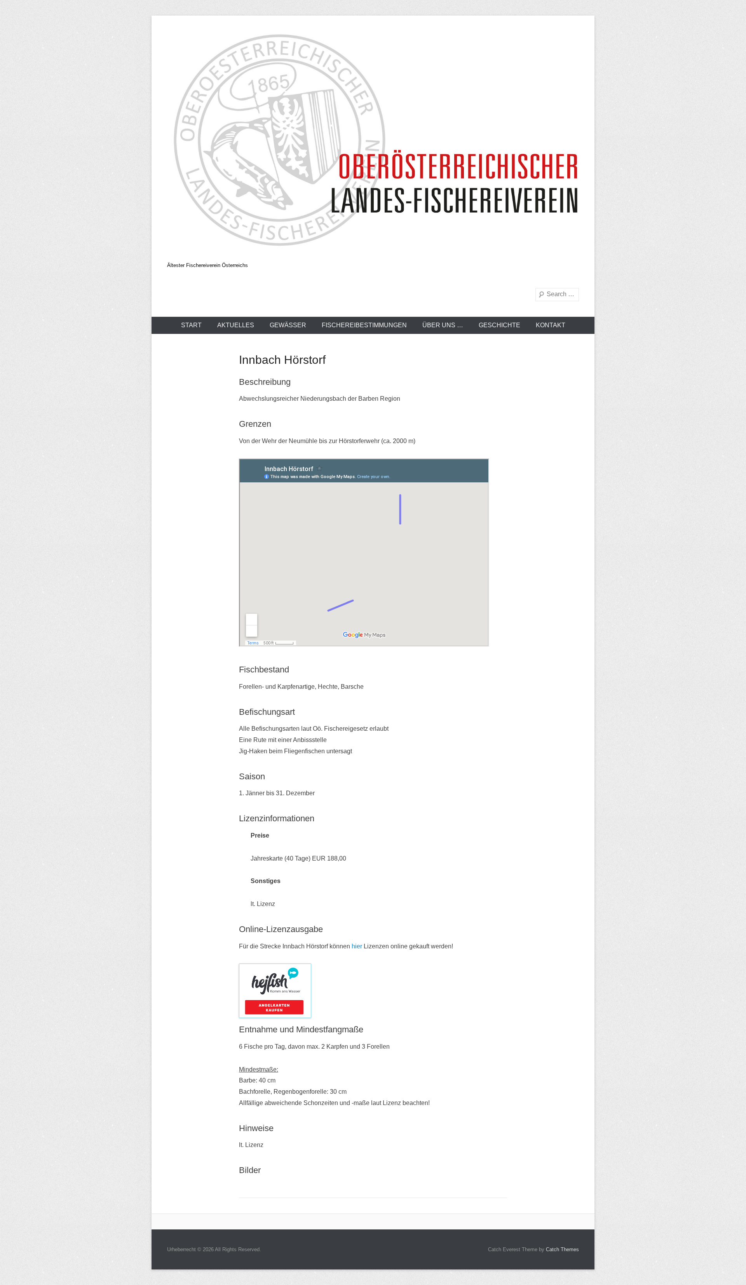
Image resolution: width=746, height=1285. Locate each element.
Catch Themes (562, 1249)
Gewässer (288, 325)
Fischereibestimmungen (364, 325)
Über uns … (442, 325)
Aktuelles (235, 325)
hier (357, 946)
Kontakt (550, 325)
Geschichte (499, 325)
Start (191, 325)
